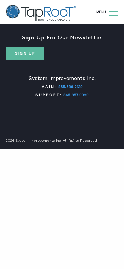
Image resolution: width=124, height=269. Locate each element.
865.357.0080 (76, 95)
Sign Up (25, 53)
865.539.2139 (70, 87)
